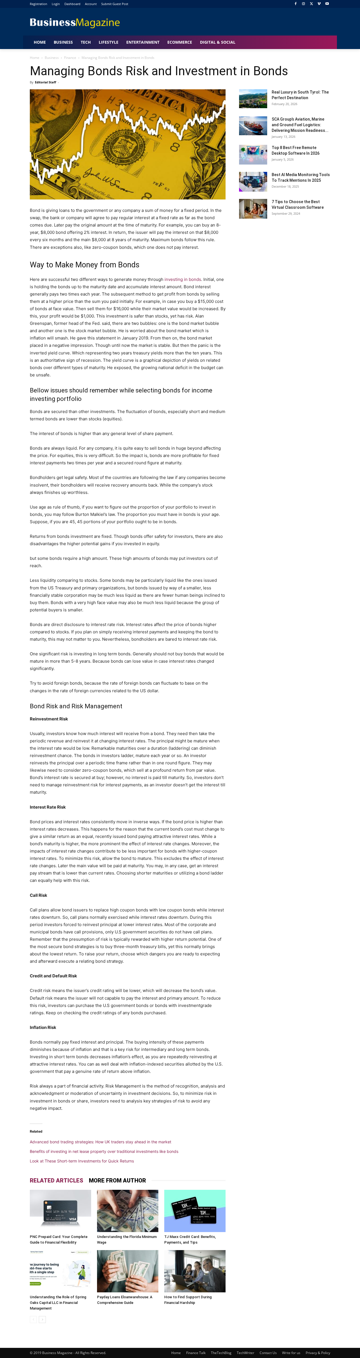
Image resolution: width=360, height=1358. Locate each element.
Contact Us (268, 1352)
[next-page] (42, 1319)
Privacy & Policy (318, 1352)
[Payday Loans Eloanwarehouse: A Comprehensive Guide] (127, 1271)
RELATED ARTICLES (56, 1180)
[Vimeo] (319, 4)
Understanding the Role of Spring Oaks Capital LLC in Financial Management (58, 1302)
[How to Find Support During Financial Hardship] (195, 1271)
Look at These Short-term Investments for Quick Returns (82, 1161)
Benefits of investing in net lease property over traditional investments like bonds (104, 1151)
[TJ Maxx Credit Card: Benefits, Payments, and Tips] (195, 1211)
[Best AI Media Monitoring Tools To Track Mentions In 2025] (253, 182)
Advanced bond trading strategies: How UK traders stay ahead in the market (100, 1141)
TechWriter (245, 1352)
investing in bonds (183, 279)
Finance (70, 57)
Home (34, 57)
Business (52, 57)
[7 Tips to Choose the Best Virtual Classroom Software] (253, 209)
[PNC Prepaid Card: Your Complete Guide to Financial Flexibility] (60, 1211)
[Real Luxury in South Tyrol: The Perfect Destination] (253, 98)
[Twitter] (311, 4)
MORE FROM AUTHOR (117, 1180)
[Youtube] (327, 4)
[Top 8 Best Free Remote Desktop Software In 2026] (253, 155)
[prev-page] (33, 1319)
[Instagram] (303, 4)
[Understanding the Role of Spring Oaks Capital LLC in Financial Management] (60, 1271)
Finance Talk (196, 1352)
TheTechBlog (221, 1352)
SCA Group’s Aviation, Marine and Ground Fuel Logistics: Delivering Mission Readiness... (300, 125)
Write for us (291, 1352)
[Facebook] (295, 4)
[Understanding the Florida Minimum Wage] (127, 1211)
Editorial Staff (45, 82)
